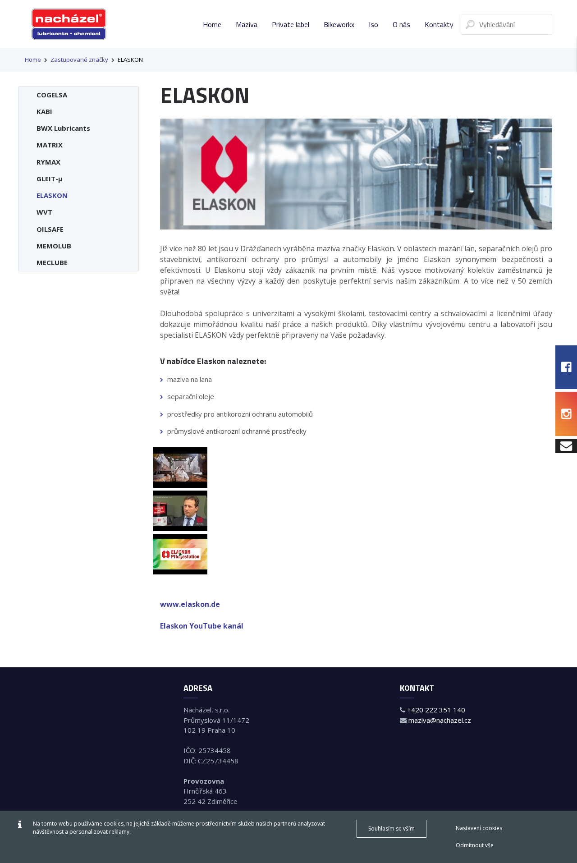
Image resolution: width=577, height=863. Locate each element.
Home (33, 59)
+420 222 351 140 (436, 709)
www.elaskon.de (190, 604)
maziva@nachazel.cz (439, 720)
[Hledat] (470, 24)
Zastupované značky (79, 59)
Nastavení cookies (479, 828)
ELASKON (130, 59)
